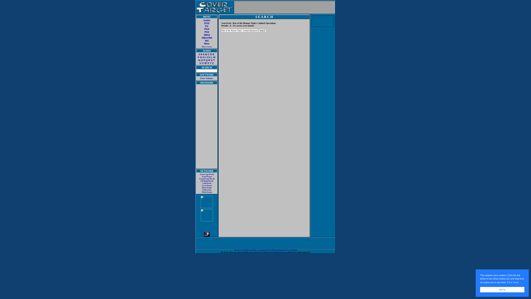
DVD (206, 23)
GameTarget (207, 177)
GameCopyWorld (207, 174)
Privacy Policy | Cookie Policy (258, 250)
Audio (206, 20)
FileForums (206, 190)
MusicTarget (207, 188)
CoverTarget (207, 185)
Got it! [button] (502, 289)
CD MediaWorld (206, 181)
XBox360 (207, 37)
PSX (206, 29)
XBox (207, 34)
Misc (207, 43)
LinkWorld (206, 183)
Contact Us (239, 250)
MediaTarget (207, 192)
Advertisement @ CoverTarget (284, 250)
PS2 (207, 32)
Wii (207, 40)
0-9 (200, 54)
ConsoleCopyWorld (206, 179)
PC (207, 26)
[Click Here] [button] (512, 282)
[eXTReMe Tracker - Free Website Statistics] (207, 236)
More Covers (207, 47)
